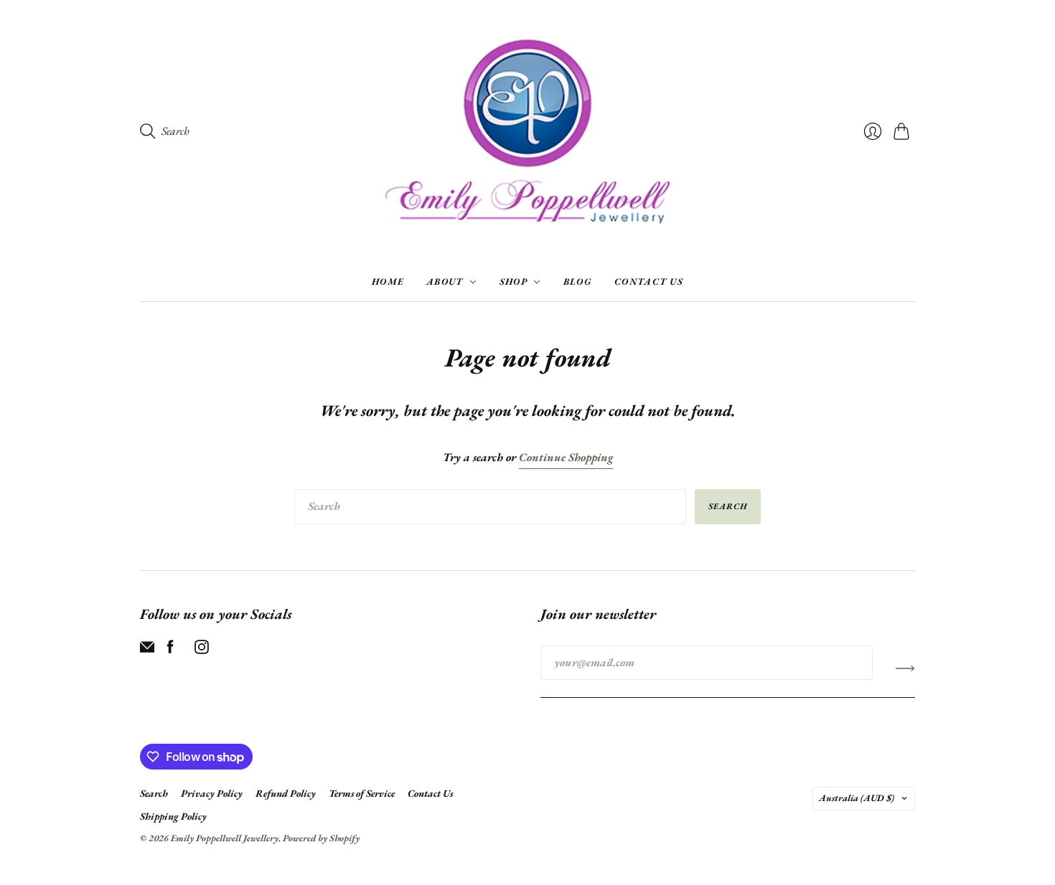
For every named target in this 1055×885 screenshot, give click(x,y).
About (445, 281)
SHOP (514, 281)
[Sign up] (905, 668)
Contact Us (648, 281)
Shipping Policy (173, 816)
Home (387, 281)
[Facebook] (170, 650)
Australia (856, 798)
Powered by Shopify (321, 838)
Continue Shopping (566, 457)
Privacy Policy (212, 793)
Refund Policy (285, 793)
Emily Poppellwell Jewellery (224, 838)
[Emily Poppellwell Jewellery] (527, 131)
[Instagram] (201, 650)
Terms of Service (362, 793)
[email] (147, 650)
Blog (577, 281)
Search (727, 506)
